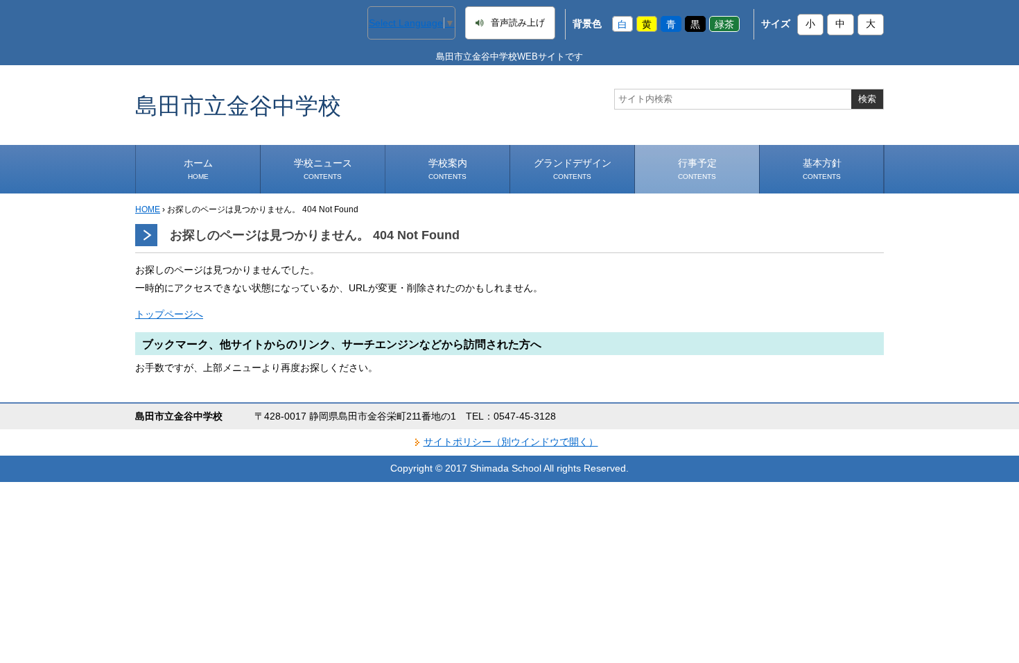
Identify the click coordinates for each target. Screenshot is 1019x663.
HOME (147, 209)
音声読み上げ (518, 23)
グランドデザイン (572, 168)
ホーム (198, 168)
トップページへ (169, 314)
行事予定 (697, 168)
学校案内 (447, 168)
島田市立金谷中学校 (238, 105)
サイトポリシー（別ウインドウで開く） (511, 441)
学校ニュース (323, 168)
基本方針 (822, 168)
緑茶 (724, 23)
